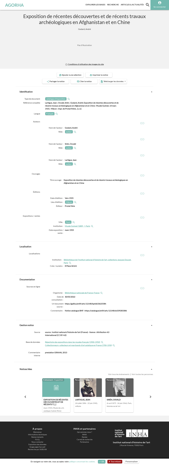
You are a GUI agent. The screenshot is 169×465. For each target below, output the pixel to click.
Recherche (113, 4)
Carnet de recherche (84, 439)
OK (102, 462)
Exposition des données (37, 444)
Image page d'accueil (37, 447)
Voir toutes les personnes (142, 374)
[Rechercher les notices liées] (92, 226)
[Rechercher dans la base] (102, 342)
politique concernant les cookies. (82, 462)
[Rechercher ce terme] (69, 99)
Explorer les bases (96, 4)
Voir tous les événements (119, 374)
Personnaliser (131, 462)
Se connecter (160, 7)
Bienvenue (37, 432)
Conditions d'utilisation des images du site (86, 64)
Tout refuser (115, 462)
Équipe (84, 437)
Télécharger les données (113, 81)
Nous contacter (37, 442)
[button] (25, 396)
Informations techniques (37, 434)
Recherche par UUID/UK (37, 449)
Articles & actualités (133, 4)
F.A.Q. (37, 439)
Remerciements (37, 437)
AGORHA (14, 4)
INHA (84, 434)
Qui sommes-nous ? (84, 432)
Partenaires (84, 442)
